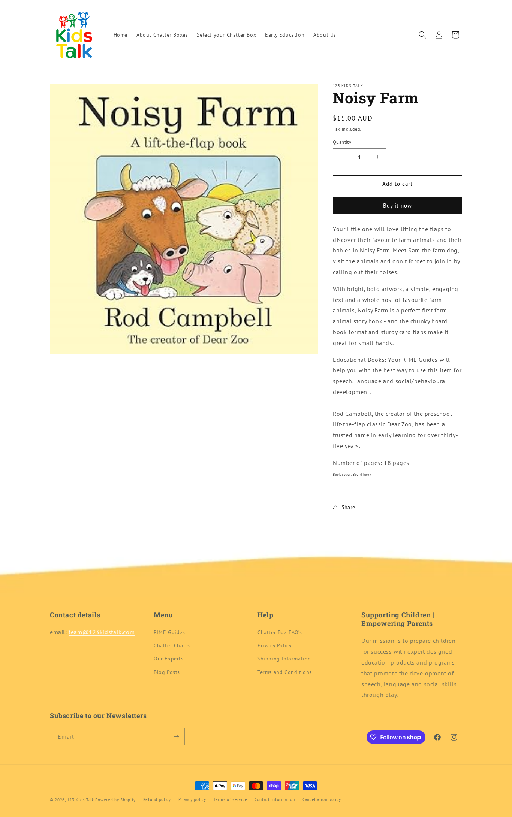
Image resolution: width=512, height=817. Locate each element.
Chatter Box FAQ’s (279, 632)
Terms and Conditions (284, 672)
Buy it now (397, 205)
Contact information (275, 799)
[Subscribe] (176, 736)
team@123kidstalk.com (102, 632)
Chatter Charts (172, 645)
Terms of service (230, 799)
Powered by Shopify (115, 799)
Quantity (342, 142)
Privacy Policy (274, 645)
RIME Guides (169, 632)
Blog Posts (167, 672)
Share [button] (348, 507)
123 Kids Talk (80, 799)
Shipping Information (284, 658)
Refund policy (157, 799)
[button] (422, 35)
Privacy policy (192, 799)
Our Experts (169, 658)
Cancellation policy (321, 799)
